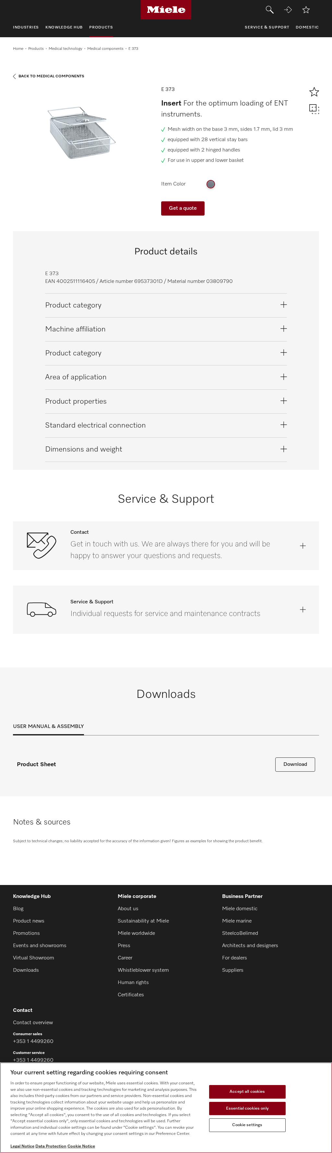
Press (124, 945)
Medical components (105, 49)
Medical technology (65, 49)
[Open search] (270, 10)
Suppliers (232, 970)
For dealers (234, 958)
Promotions (26, 933)
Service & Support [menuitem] (267, 27)
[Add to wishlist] (306, 10)
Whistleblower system (143, 970)
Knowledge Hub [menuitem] (64, 27)
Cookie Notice (81, 1146)
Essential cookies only (247, 1108)
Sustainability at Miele (143, 921)
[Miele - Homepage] (166, 9)
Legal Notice (22, 1146)
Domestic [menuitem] (307, 27)
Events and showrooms (39, 945)
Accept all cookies (247, 1092)
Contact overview (33, 1022)
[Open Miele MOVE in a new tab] (288, 10)
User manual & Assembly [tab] (48, 726)
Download (295, 764)
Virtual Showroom (33, 958)
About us (128, 909)
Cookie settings (247, 1125)
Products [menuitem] (101, 27)
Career (125, 958)
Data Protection (50, 1146)
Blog (18, 909)
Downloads (26, 970)
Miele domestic (239, 909)
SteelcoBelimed (240, 933)
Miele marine (237, 921)
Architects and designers (250, 945)
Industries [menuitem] (26, 27)
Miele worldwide (136, 933)
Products (36, 49)
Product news (28, 921)
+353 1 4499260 (33, 1041)
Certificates (131, 995)
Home (18, 49)
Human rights (133, 982)
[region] (166, 1107)
